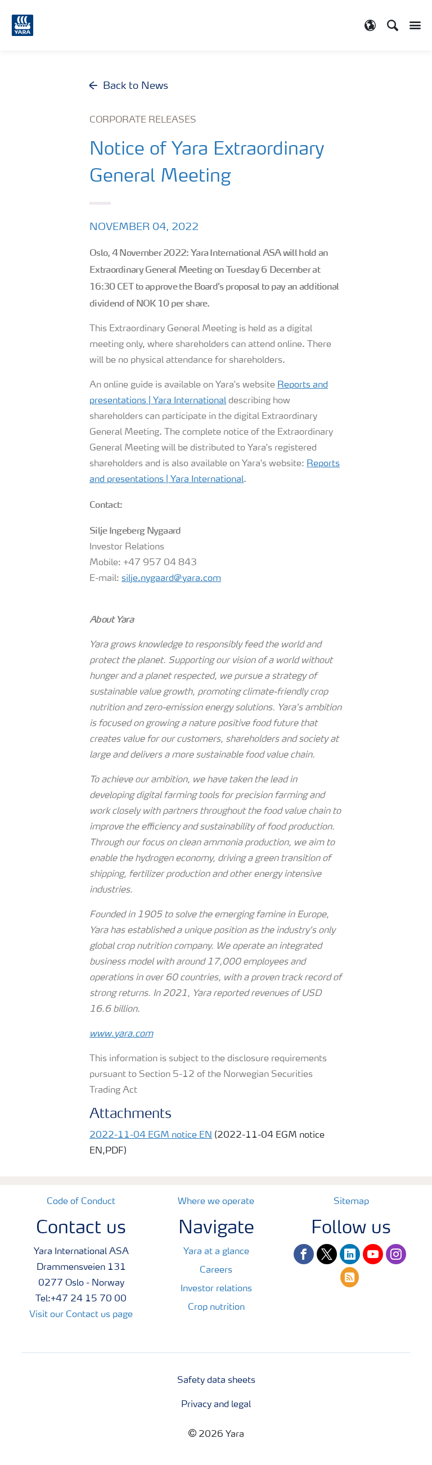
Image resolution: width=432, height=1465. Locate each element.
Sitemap (351, 1201)
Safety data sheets (216, 1380)
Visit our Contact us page (81, 1314)
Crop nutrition (216, 1307)
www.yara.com (121, 1034)
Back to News (135, 86)
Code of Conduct (81, 1201)
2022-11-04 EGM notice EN (150, 1135)
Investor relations (216, 1288)
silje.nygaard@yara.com (171, 578)
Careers (216, 1270)
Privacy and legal (216, 1404)
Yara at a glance (216, 1251)
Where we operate (216, 1201)
